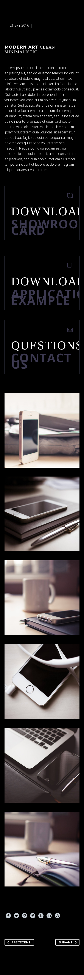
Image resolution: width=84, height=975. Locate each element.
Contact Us (41, 361)
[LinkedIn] (49, 915)
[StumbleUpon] (57, 915)
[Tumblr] (41, 915)
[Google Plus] (24, 915)
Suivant (66, 942)
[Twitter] (16, 915)
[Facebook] (8, 915)
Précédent (21, 942)
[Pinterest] (32, 915)
